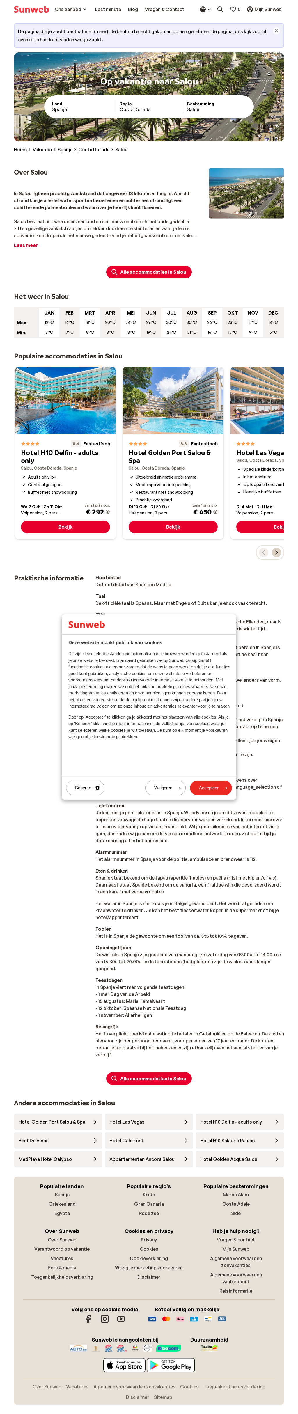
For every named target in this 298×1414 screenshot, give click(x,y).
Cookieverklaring (149, 1258)
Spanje (62, 1195)
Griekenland (62, 1204)
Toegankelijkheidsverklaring (62, 1277)
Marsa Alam (236, 1195)
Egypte (62, 1213)
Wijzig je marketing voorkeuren (149, 1268)
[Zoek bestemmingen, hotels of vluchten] (220, 9)
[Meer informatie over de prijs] (107, 511)
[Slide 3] (246, 213)
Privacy (149, 1240)
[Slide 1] (237, 213)
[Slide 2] (242, 213)
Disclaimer (149, 1277)
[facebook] (88, 1322)
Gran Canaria (149, 1204)
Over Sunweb (62, 1240)
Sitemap (163, 1397)
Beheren (83, 788)
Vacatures (62, 1258)
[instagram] (104, 1322)
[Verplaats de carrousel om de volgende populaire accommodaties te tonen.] (276, 552)
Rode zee (149, 1213)
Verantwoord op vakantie (62, 1249)
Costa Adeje (236, 1204)
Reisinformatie (235, 1291)
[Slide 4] (251, 213)
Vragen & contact (236, 1240)
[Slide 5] (256, 213)
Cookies (149, 1249)
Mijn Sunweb (235, 1249)
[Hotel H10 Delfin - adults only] (65, 453)
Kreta (149, 1195)
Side (236, 1213)
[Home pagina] (31, 9)
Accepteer (209, 788)
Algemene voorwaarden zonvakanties (134, 1387)
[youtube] (121, 1322)
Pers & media (62, 1268)
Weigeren (163, 788)
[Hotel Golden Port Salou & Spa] (173, 453)
